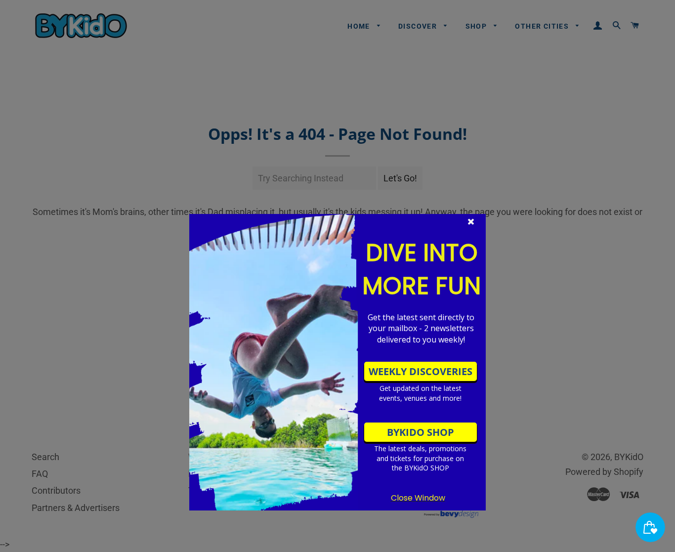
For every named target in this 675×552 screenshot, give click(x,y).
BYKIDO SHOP (420, 432)
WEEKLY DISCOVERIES (420, 371)
